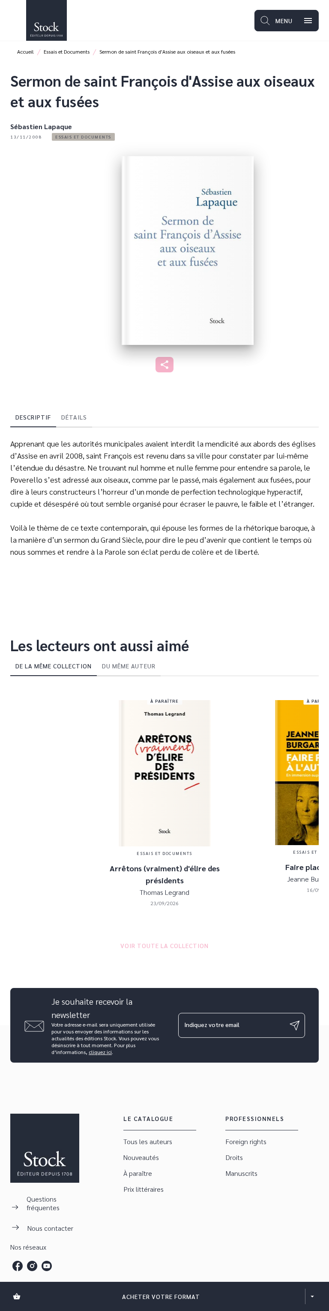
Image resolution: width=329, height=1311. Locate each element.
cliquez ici (100, 1051)
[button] (83, 137)
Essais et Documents (67, 51)
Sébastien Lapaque (41, 126)
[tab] (33, 417)
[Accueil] (46, 20)
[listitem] (17, 1266)
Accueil (25, 51)
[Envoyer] (294, 1025)
